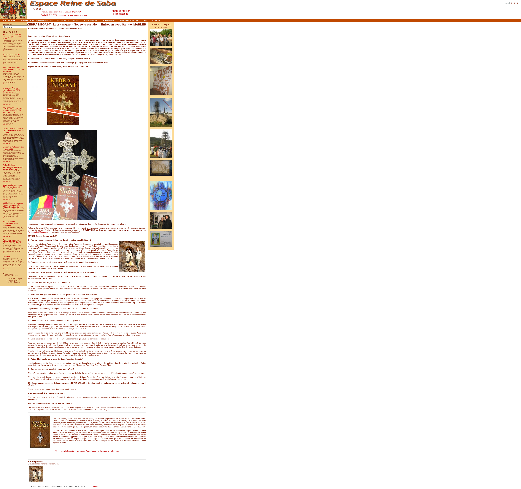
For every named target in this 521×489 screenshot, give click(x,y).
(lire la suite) (6, 51)
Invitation (6, 257)
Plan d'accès (120, 13)
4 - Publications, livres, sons (128, 21)
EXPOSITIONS (108, 21)
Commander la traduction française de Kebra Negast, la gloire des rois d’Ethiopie (87, 451)
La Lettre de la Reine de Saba (68, 21)
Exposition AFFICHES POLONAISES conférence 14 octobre (64, 16)
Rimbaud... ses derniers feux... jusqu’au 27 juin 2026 (60, 12)
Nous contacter (121, 10)
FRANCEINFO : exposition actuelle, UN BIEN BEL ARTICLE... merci (13, 110)
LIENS (145, 21)
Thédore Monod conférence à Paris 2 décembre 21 (11, 224)
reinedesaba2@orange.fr (38, 232)
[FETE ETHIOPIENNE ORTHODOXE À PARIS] (161, 248)
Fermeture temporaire (48, 14)
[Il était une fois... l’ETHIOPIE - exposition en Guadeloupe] (161, 65)
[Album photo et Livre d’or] (161, 229)
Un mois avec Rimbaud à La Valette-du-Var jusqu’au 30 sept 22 (13, 130)
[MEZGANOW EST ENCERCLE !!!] (161, 46)
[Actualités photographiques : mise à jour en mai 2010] (161, 127)
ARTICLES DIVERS (9, 21)
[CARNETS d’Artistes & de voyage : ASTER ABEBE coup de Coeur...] (161, 211)
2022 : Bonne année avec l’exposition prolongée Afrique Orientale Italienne (13, 205)
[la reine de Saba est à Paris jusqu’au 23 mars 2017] (161, 177)
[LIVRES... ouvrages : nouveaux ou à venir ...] (161, 179)
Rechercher (7, 24)
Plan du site (156, 21)
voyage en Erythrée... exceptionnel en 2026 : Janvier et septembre (12, 90)
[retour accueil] (13, 18)
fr (511, 3)
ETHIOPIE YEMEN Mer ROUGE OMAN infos (37, 21)
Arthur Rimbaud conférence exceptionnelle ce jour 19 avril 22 (13, 167)
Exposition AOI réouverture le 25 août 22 (13, 148)
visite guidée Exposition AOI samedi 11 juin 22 (12, 186)
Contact (95, 487)
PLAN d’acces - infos (91, 21)
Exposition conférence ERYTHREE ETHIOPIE (12, 241)
